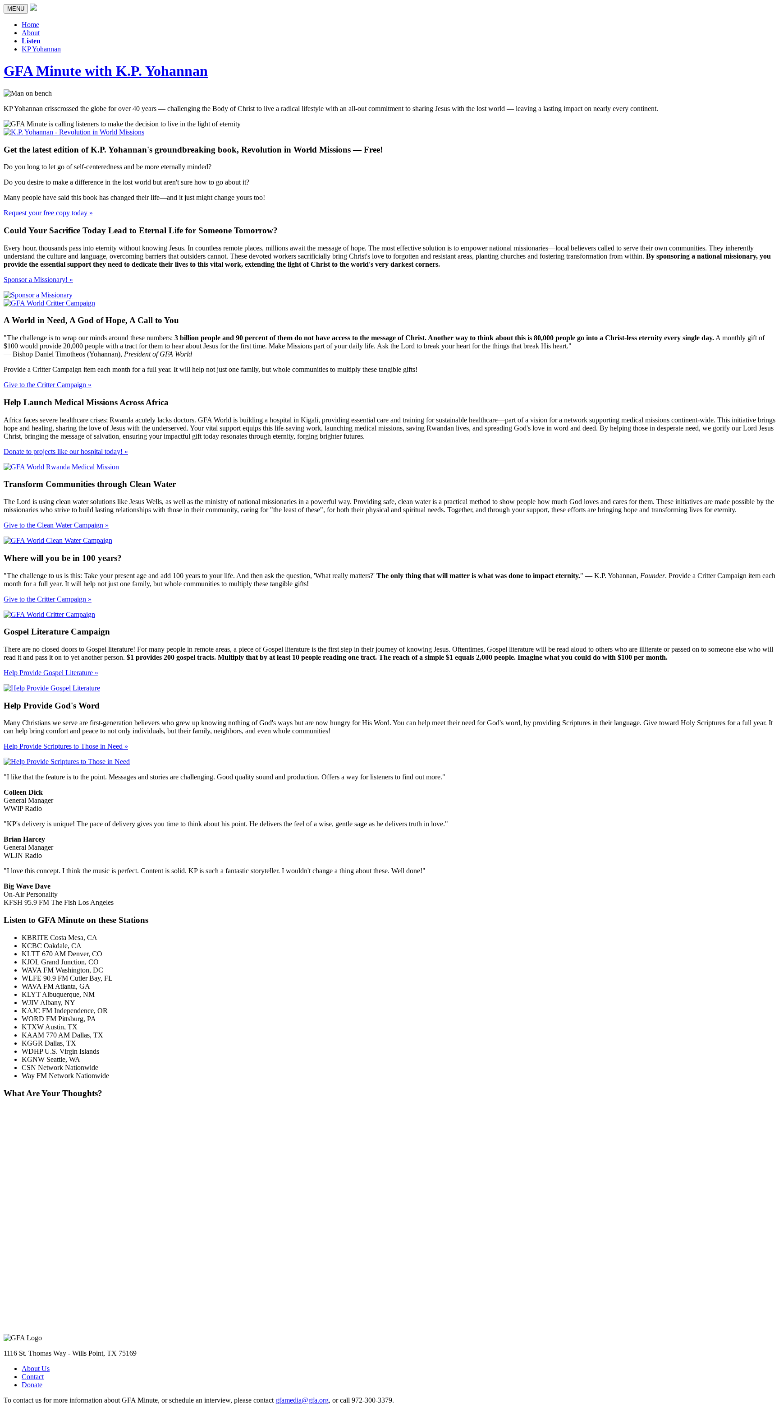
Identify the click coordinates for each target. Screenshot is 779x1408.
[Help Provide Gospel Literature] (52, 688)
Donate (32, 1385)
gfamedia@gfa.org (302, 1400)
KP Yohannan (41, 49)
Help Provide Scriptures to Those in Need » (66, 746)
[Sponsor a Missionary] (38, 295)
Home (30, 24)
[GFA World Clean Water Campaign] (58, 540)
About (31, 33)
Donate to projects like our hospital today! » (66, 451)
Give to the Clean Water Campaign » (56, 525)
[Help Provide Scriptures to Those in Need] (67, 761)
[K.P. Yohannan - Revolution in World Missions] (74, 132)
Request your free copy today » (48, 213)
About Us (36, 1368)
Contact (33, 1376)
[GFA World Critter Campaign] (49, 303)
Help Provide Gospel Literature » (51, 672)
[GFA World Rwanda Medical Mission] (61, 467)
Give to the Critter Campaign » (48, 385)
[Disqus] (389, 1219)
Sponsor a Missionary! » (38, 279)
